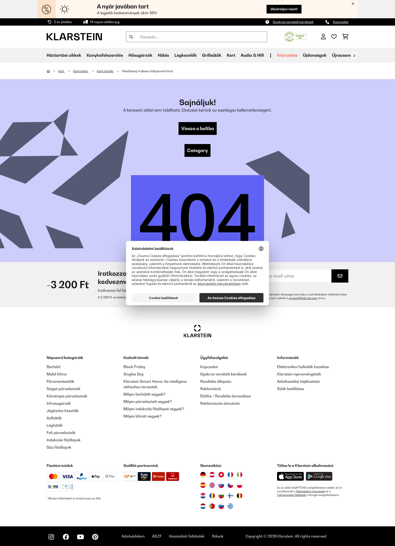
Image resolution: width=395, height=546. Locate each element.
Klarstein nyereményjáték (299, 374)
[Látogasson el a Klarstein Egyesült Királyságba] (212, 485)
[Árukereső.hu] (295, 36)
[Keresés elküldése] (131, 37)
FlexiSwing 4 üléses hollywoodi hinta (147, 71)
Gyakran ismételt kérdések (293, 22)
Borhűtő (53, 366)
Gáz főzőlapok (59, 447)
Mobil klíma (57, 374)
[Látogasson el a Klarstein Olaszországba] (239, 474)
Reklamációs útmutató (220, 403)
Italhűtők (54, 418)
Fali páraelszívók (61, 432)
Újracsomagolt (346, 55)
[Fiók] (323, 37)
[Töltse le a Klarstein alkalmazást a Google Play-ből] (319, 476)
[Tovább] (354, 55)
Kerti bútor (81, 71)
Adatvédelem (133, 536)
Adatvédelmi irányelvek (310, 491)
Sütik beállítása (290, 388)
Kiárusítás (287, 55)
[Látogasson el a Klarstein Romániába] (212, 495)
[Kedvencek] (334, 37)
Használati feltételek (187, 536)
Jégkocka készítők (63, 410)
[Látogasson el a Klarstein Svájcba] (221, 474)
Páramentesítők (60, 381)
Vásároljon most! (284, 9)
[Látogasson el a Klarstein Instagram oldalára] (51, 537)
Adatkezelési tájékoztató (298, 381)
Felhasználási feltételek (291, 495)
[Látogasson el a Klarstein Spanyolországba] (203, 485)
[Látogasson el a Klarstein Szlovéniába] (221, 506)
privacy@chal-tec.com (303, 298)
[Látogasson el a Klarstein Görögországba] (230, 506)
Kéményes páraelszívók (67, 396)
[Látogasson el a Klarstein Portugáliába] (212, 506)
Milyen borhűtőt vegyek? (144, 394)
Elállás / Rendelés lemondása (225, 396)
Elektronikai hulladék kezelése (303, 366)
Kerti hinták (105, 71)
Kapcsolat (340, 22)
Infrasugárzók (59, 403)
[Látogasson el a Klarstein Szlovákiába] (221, 485)
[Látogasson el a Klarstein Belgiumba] (239, 495)
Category (197, 150)
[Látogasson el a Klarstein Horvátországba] (203, 495)
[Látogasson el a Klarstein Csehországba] (230, 485)
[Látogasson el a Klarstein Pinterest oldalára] (95, 537)
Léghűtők (55, 425)
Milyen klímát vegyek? (142, 416)
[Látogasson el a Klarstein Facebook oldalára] (65, 537)
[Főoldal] (52, 71)
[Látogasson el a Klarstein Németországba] (203, 474)
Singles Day (133, 374)
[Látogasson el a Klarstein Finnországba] (230, 495)
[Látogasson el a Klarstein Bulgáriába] (221, 495)
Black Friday (134, 366)
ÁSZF (157, 536)
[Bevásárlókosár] (345, 37)
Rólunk (218, 536)
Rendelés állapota (215, 381)
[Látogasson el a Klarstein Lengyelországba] (239, 485)
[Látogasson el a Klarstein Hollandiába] (203, 506)
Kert (61, 71)
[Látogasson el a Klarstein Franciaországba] (230, 474)
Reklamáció (210, 388)
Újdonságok (314, 55)
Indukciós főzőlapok (64, 440)
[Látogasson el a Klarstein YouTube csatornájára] (80, 537)
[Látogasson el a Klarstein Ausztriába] (212, 474)
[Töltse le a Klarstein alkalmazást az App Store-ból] (290, 476)
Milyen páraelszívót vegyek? (147, 401)
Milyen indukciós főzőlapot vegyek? (153, 409)
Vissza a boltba (197, 128)
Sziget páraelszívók (63, 388)
